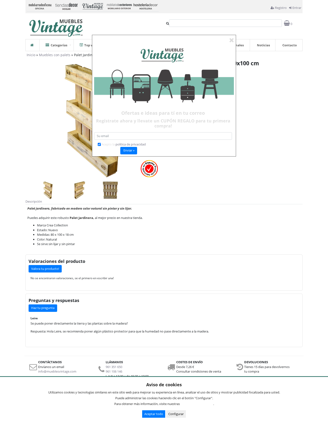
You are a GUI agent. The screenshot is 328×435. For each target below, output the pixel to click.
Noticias (263, 45)
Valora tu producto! (45, 268)
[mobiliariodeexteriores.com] (119, 6)
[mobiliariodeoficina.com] (40, 6)
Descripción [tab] (33, 201)
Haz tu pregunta (43, 308)
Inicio (31, 55)
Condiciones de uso (198, 404)
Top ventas (92, 45)
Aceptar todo (153, 414)
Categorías (59, 45)
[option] (47, 190)
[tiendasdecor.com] (66, 6)
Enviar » (128, 150)
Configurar (176, 414)
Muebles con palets (54, 55)
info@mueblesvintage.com (57, 371)
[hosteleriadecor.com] (145, 6)
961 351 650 (114, 367)
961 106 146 (114, 371)
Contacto (289, 45)
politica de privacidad (130, 144)
